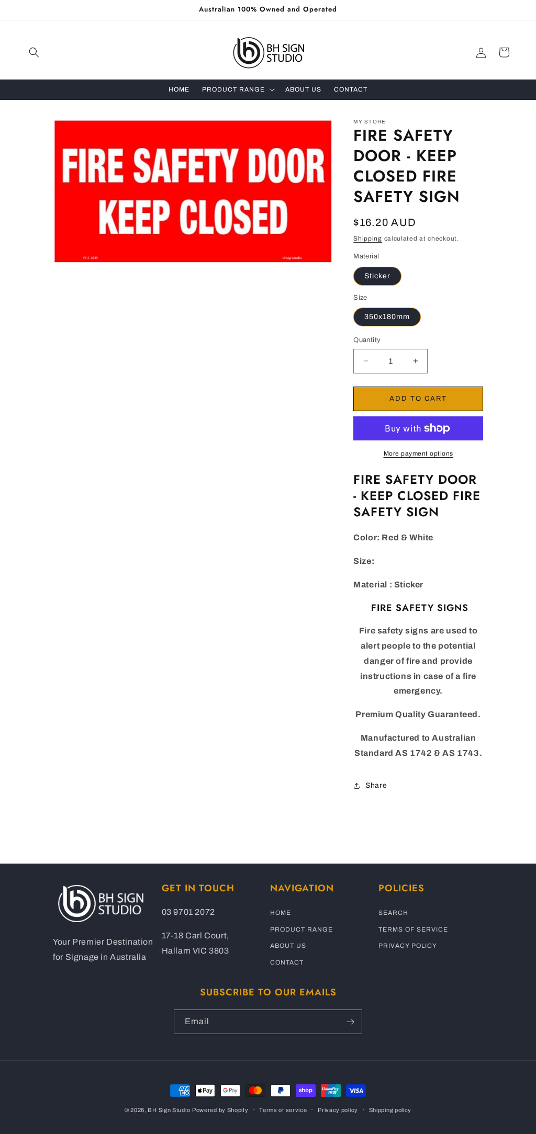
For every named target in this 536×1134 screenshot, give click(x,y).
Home (280, 912)
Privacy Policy (407, 945)
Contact (287, 962)
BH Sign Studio (169, 1110)
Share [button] (376, 785)
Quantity (367, 340)
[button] (34, 52)
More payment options (418, 453)
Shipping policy (390, 1110)
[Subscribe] (350, 1022)
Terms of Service (413, 929)
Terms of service (283, 1110)
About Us (288, 945)
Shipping (367, 238)
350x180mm (387, 317)
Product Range (301, 929)
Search (393, 912)
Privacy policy (338, 1110)
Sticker (377, 276)
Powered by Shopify (220, 1110)
